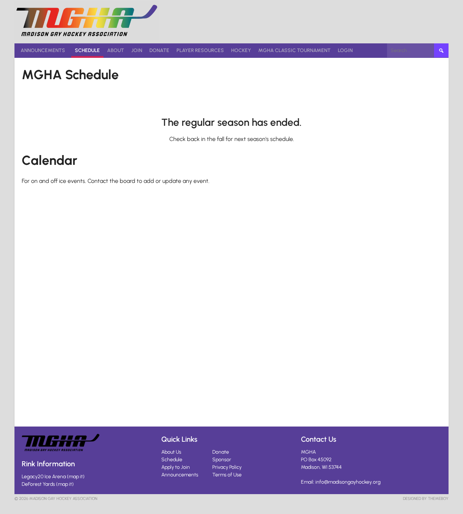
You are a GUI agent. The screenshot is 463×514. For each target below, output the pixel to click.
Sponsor (221, 460)
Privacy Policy (227, 467)
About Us (171, 452)
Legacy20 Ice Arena (44, 477)
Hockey (241, 50)
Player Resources (200, 50)
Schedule (87, 50)
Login (345, 50)
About (115, 50)
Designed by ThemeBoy (426, 498)
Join (136, 50)
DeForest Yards (38, 484)
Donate (159, 50)
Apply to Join (175, 467)
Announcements (43, 50)
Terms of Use (227, 475)
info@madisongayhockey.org (348, 482)
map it (76, 477)
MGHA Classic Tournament (294, 50)
